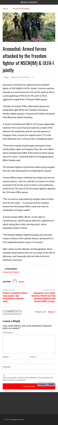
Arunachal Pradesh (11, 272)
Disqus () (51, 312)
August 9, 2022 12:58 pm (20, 77)
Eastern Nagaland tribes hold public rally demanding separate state (15, 297)
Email (33, 357)
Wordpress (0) (40, 312)
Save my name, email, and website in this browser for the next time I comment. (28, 379)
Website (7, 367)
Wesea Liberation (29, 2)
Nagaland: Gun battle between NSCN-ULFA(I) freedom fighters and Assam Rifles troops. (43, 297)
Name (6, 357)
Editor (6, 77)
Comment (8, 333)
